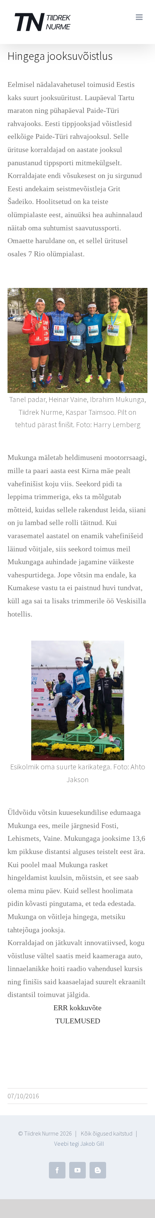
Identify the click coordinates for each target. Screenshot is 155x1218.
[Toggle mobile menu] (140, 17)
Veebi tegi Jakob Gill (79, 1143)
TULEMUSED (77, 1021)
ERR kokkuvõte (77, 1007)
